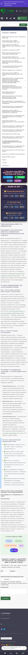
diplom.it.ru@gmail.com (8, 624)
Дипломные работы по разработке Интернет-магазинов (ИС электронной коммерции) (14, 102)
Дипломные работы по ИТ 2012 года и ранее (13, 150)
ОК (24, 648)
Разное (4, 159)
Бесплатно (5, 165)
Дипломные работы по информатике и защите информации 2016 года (13, 130)
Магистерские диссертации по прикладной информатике (11, 53)
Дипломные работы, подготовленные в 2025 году (14, 37)
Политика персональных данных (8, 641)
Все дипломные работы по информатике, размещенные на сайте (13, 57)
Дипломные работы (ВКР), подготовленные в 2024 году (11, 41)
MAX (17, 181)
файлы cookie (14, 647)
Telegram (8, 177)
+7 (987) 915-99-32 (10, 545)
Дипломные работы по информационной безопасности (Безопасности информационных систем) (12, 87)
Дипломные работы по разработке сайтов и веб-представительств (12, 107)
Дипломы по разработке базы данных (13, 154)
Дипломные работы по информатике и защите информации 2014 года (13, 137)
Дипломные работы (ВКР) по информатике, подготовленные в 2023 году (13, 46)
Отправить (6, 598)
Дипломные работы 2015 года (11, 134)
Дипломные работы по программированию (9, 92)
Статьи (4, 162)
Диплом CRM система (8, 157)
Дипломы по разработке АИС (11, 50)
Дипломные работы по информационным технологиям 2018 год (13, 122)
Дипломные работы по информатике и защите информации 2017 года (13, 126)
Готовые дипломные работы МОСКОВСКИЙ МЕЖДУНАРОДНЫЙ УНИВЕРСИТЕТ (12, 142)
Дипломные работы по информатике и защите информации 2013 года (13, 146)
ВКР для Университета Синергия (12, 70)
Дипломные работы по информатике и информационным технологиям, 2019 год (13, 116)
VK (10, 181)
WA (11, 196)
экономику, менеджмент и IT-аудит (13, 433)
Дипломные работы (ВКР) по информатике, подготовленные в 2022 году (12, 62)
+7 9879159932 (5, 613)
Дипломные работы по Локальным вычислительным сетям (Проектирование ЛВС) (12, 97)
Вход (25, 11)
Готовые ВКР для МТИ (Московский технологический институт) (12, 66)
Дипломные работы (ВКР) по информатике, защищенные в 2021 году (12, 74)
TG (5, 196)
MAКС (14, 550)
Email (21, 545)
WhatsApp (20, 177)
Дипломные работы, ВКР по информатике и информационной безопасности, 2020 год (12, 111)
